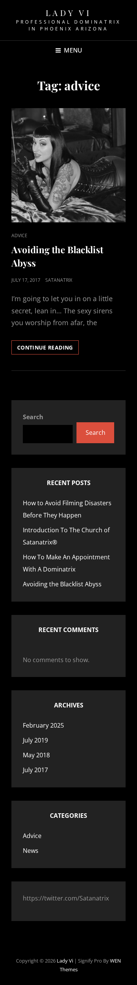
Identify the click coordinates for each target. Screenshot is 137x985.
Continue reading (48, 348)
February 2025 (43, 725)
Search (33, 417)
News (30, 850)
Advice (19, 235)
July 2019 (35, 740)
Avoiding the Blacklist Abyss (62, 584)
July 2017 (35, 770)
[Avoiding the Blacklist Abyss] (68, 165)
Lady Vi (69, 12)
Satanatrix (58, 280)
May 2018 (36, 755)
